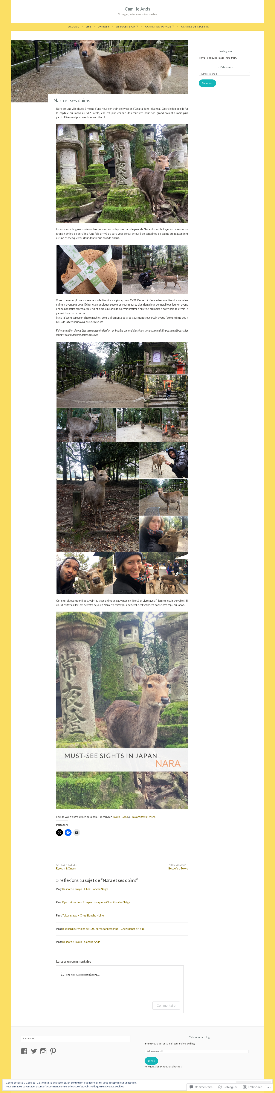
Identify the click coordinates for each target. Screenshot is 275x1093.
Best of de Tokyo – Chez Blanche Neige (85, 889)
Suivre (151, 1061)
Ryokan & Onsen (67, 866)
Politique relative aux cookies (107, 1086)
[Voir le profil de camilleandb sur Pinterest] (54, 1051)
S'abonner (226, 67)
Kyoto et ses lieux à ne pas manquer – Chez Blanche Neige (96, 902)
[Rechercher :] (75, 1038)
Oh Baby (103, 26)
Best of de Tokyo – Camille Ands (81, 942)
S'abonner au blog (199, 1037)
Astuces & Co (125, 26)
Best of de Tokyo (178, 866)
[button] (89, 269)
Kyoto (124, 817)
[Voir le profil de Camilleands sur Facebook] (25, 1051)
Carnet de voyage (158, 26)
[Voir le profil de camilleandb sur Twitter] (35, 1051)
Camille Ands (137, 8)
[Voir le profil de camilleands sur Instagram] (44, 1051)
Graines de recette (195, 26)
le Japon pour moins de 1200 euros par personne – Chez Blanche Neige (103, 928)
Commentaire (166, 1005)
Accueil (73, 26)
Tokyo (116, 817)
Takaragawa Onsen (144, 817)
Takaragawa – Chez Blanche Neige (83, 915)
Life (88, 26)
